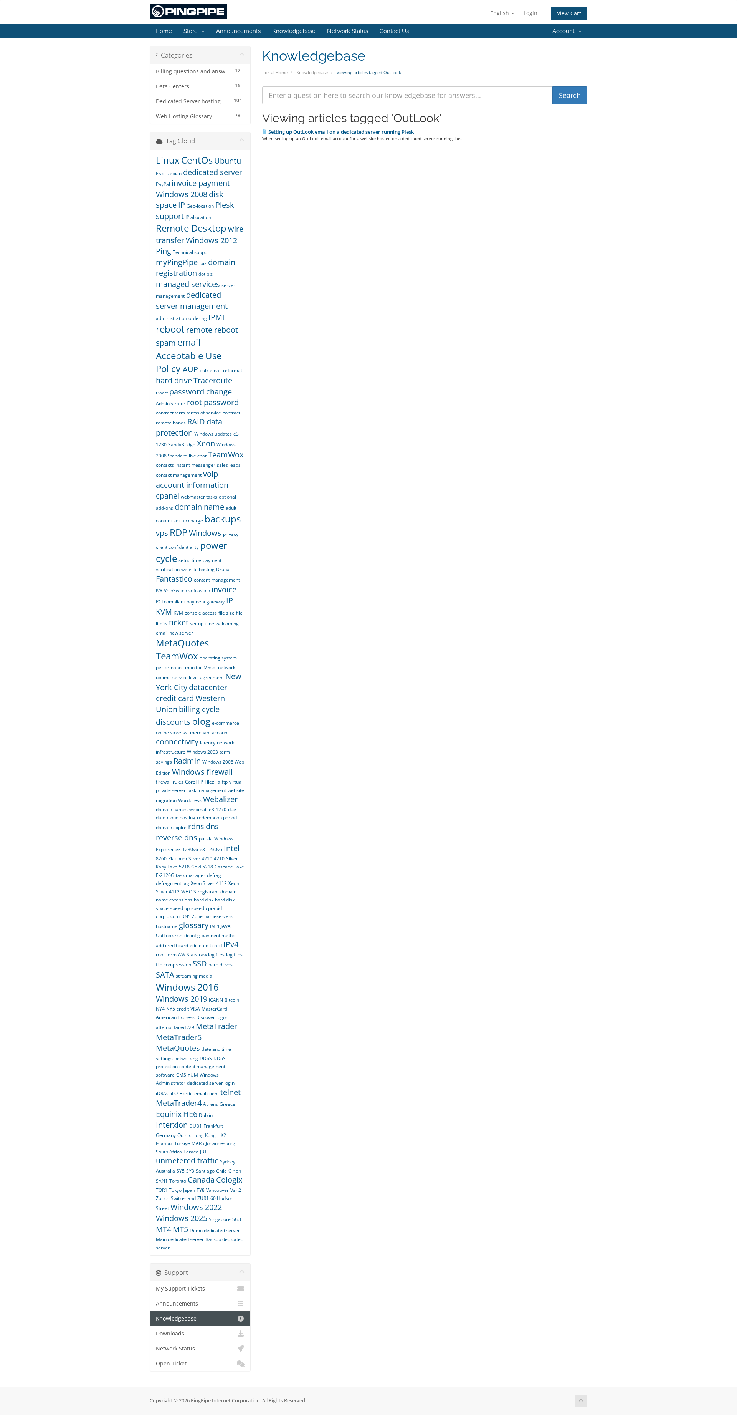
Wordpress (190, 800)
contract (231, 412)
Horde (186, 1093)
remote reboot (212, 330)
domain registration (195, 267)
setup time (189, 560)
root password (213, 402)
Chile (221, 1171)
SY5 (181, 1171)
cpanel (167, 495)
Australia (165, 1171)
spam (166, 343)
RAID (196, 421)
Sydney (227, 1161)
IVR (159, 590)
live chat (198, 455)
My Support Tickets (180, 1288)
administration (171, 318)
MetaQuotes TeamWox (182, 649)
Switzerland (183, 1198)
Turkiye (182, 1143)
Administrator (170, 403)
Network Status (347, 31)
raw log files (212, 954)
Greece (227, 1104)
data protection (189, 427)
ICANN (216, 1000)
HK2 (221, 1135)
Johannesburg (220, 1143)
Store (192, 31)
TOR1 (161, 1190)
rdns (196, 826)
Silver (232, 858)
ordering (197, 318)
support (170, 216)
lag (186, 883)
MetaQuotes (178, 1048)
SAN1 (162, 1181)
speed (197, 908)
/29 (190, 1027)
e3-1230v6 (186, 849)
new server (181, 633)
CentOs (197, 160)
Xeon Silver (203, 883)
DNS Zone (192, 916)
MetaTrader (216, 1026)
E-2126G (165, 875)
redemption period (217, 817)
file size (226, 613)
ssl (185, 732)
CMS (181, 1075)
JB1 (203, 1151)
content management (217, 580)
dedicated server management (192, 300)
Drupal (223, 569)
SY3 (190, 1171)
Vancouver (217, 1190)
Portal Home (275, 72)
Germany (166, 1135)
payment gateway (206, 601)
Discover (205, 1017)
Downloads (170, 1333)
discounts (173, 722)
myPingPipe (177, 262)
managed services (188, 284)
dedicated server (212, 172)
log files (234, 954)
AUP (190, 369)
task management (206, 790)
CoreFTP (194, 782)
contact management (179, 475)
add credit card (172, 945)
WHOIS (188, 891)
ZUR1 (203, 1198)
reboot (170, 329)
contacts (165, 465)
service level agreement (198, 677)
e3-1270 (217, 809)
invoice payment (201, 183)
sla (210, 838)
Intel (232, 848)
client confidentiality (177, 547)
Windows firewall (202, 772)
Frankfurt (213, 1126)
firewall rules (169, 782)
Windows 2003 (202, 752)
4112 (221, 883)
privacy (230, 534)
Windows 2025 (181, 1218)
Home (163, 31)
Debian (174, 173)
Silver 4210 (200, 858)
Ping (163, 251)
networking (186, 1058)
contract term (170, 412)
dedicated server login (211, 1083)
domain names (172, 809)
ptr (202, 838)
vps (162, 533)
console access (201, 613)
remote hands (171, 422)
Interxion (172, 1125)
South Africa (169, 1151)
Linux (168, 160)
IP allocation (198, 217)
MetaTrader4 (179, 1103)
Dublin (206, 1115)
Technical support (192, 252)
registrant (208, 891)
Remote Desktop (191, 228)
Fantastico (174, 578)
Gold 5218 (202, 866)
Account (565, 31)
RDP (178, 532)
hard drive (174, 380)
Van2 (235, 1190)
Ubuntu (227, 161)
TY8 (201, 1190)
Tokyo (175, 1190)
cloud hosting (181, 817)
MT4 (163, 1229)
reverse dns (176, 837)
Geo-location (200, 206)
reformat (232, 370)
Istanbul (164, 1143)
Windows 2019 (181, 999)
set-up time (202, 623)
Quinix (184, 1135)
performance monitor (179, 667)
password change (200, 391)
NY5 (170, 1009)
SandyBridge (181, 444)
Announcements (238, 31)
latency (207, 742)
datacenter (208, 687)
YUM (193, 1075)
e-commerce (225, 723)
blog (201, 721)
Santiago (205, 1171)
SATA (165, 974)
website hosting (198, 569)
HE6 (190, 1114)
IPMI (216, 317)
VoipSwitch (175, 590)
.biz (203, 263)
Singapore (220, 1219)
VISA (195, 1009)
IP (181, 205)
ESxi (160, 173)
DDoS (206, 1058)
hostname (166, 926)
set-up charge (188, 520)
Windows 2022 (196, 1207)
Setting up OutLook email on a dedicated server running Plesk (340, 131)
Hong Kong (204, 1135)
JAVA (226, 926)
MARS (198, 1143)
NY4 (160, 1009)
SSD (200, 963)
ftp (225, 782)
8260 (161, 858)
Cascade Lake (229, 866)
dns (212, 826)
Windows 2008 (181, 194)
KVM (178, 613)
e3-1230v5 (211, 849)
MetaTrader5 (179, 1037)
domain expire (171, 827)
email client (206, 1093)
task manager (190, 875)
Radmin (187, 761)
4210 (219, 858)
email (188, 342)
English (500, 13)
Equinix (169, 1114)
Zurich (162, 1198)
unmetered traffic (187, 1160)
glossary (193, 925)
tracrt (162, 392)
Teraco (190, 1151)
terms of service (204, 412)
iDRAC (162, 1093)
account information (192, 485)
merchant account (209, 732)
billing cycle (199, 709)
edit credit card (206, 945)
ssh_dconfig (187, 935)
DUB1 (195, 1126)
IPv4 (230, 944)
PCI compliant (170, 601)
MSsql (209, 667)
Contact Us (394, 31)
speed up (180, 908)
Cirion (234, 1171)
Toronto (177, 1181)
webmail (198, 809)
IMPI (214, 926)
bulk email (210, 370)
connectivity (177, 741)
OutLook (165, 935)
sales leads (229, 465)
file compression (173, 964)
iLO (174, 1093)
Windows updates (213, 434)
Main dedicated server (180, 1239)
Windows (205, 533)
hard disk (203, 899)
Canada (201, 1180)
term (171, 954)
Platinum (177, 858)
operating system (218, 657)
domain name (199, 507)
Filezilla (212, 782)
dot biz (205, 274)
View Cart (569, 13)
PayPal (163, 184)
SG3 (236, 1219)
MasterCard (214, 1009)
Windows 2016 (187, 987)
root (160, 954)
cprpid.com (168, 916)
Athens (210, 1104)
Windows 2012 (211, 240)
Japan (189, 1190)
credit (183, 1009)
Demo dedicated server (215, 1230)
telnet (230, 1092)
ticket (178, 622)
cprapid (214, 908)
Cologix (229, 1180)
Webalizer (220, 799)
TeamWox (225, 454)
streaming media (194, 976)
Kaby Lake (166, 866)
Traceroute (212, 380)
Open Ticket (171, 1363)
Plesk (224, 205)
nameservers (218, 916)
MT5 (180, 1229)
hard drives (220, 964)
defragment (168, 883)
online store (168, 732)
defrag (214, 875)
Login (530, 13)
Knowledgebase (294, 31)
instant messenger (195, 465)
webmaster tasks (199, 497)
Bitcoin (232, 1000)
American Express (175, 1017)
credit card (175, 698)
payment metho (218, 935)
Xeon (206, 443)
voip (210, 474)
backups (223, 518)
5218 (184, 866)
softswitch (199, 590)
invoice (224, 589)
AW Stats (187, 954)
